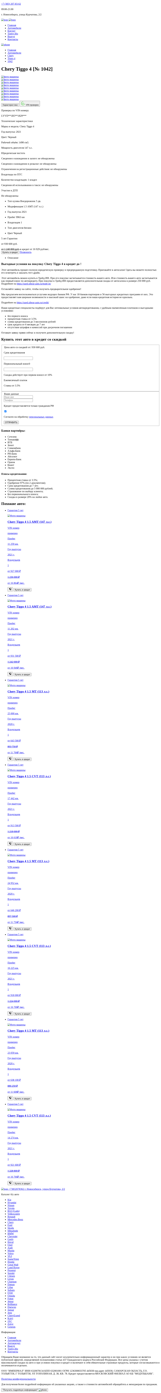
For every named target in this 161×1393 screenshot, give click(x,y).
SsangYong (13, 1259)
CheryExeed (14, 1315)
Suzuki (11, 1273)
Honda (11, 1262)
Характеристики (10, 105)
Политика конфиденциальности (18, 1379)
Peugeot (12, 1270)
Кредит (11, 31)
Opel (10, 1245)
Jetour (11, 1301)
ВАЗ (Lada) (13, 1211)
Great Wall (13, 1264)
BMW (11, 1233)
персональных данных (41, 416)
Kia (9, 1199)
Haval (11, 1242)
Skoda (11, 1228)
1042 (10, 61)
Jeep (10, 1312)
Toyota (11, 1208)
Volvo (11, 1253)
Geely (11, 1239)
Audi (10, 1247)
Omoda (11, 1295)
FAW (10, 1293)
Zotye (10, 1324)
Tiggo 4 (11, 58)
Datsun (11, 1284)
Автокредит (14, 1343)
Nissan (11, 1205)
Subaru (11, 1290)
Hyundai (12, 1202)
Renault (11, 1216)
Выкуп (11, 36)
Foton (10, 1298)
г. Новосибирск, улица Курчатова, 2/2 (45, 1189)
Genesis (11, 1327)
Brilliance (12, 1304)
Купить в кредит (10, 252)
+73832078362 (17, 1189)
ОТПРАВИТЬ (11, 422)
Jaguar (11, 1310)
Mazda (11, 1250)
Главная (12, 25)
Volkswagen (14, 1213)
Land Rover (13, 1267)
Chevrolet (12, 1236)
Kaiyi (10, 1318)
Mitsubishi (13, 1230)
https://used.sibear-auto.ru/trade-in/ (34, 283)
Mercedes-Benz (15, 1219)
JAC (10, 1321)
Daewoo (12, 1307)
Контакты (13, 39)
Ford (10, 1225)
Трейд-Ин (13, 33)
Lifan (10, 1287)
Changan (12, 1281)
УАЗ (10, 1256)
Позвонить (25, 252)
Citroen (11, 1276)
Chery (11, 55)
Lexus (11, 1278)
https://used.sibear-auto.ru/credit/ (33, 302)
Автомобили (14, 28)
